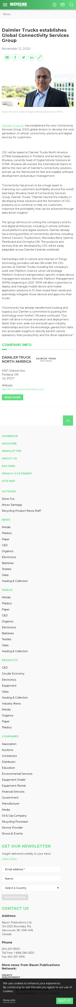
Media (6, 809)
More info (9, 1000)
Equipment (9, 685)
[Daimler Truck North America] (46, 359)
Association (9, 743)
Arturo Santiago (12, 504)
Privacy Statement (17, 473)
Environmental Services (17, 773)
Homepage (10, 436)
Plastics (7, 533)
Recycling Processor (15, 821)
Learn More (9, 858)
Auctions (7, 749)
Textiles (6, 569)
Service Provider (12, 827)
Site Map (8, 480)
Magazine (9, 443)
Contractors (9, 755)
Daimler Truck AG (13, 125)
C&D (5, 545)
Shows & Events (12, 833)
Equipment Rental (14, 785)
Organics (7, 551)
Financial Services (13, 791)
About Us (9, 458)
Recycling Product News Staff (21, 510)
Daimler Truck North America (16, 359)
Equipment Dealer (14, 779)
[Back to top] (68, 420)
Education (8, 767)
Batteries (8, 563)
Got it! (64, 1001)
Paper (6, 539)
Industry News (11, 703)
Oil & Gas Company (14, 815)
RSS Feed (8, 466)
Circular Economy (13, 673)
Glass (5, 575)
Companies (10, 736)
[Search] (71, 4)
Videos (7, 589)
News (6, 14)
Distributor (8, 761)
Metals (6, 527)
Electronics (9, 557)
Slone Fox (8, 498)
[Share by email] (7, 57)
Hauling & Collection (15, 581)
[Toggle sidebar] (5, 4)
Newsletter (11, 450)
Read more (12, 397)
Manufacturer (10, 803)
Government (10, 797)
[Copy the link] (39, 57)
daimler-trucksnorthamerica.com (23, 389)
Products (10, 660)
